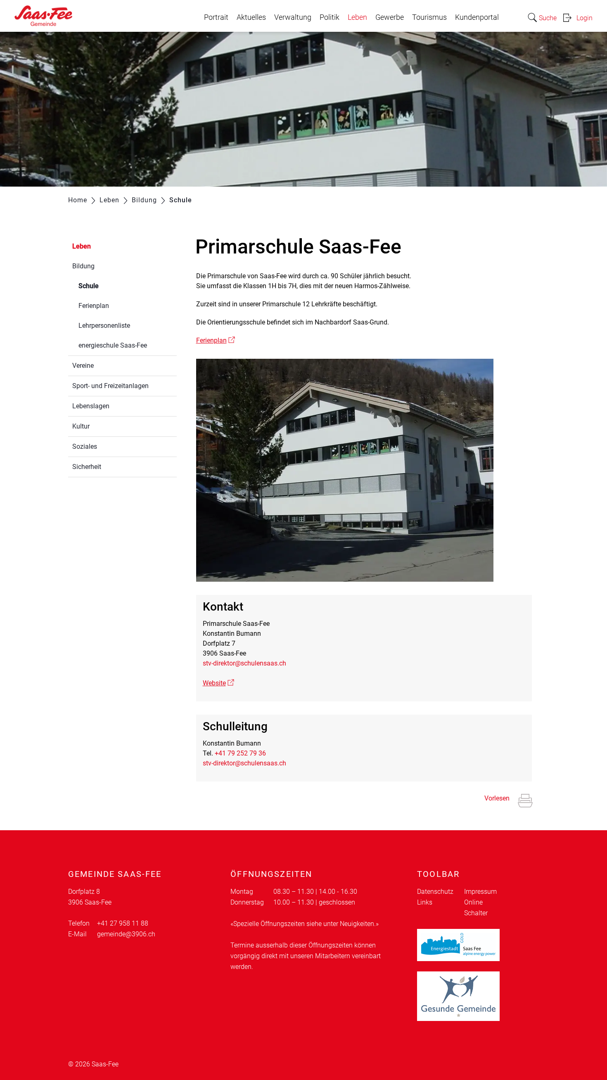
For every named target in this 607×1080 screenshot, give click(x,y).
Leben (357, 17)
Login (584, 18)
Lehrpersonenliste (104, 325)
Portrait (216, 17)
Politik (329, 17)
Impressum (480, 891)
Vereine (83, 365)
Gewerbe (389, 17)
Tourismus (429, 17)
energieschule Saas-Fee (112, 345)
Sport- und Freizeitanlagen (110, 386)
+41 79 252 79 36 (240, 753)
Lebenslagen (90, 406)
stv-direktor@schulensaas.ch (244, 663)
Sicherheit (86, 467)
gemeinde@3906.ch (126, 934)
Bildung (83, 266)
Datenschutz (435, 891)
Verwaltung (292, 17)
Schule (108, 286)
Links (424, 902)
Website (218, 683)
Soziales (84, 446)
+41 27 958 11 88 (122, 923)
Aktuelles (251, 17)
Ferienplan (93, 306)
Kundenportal (477, 17)
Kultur (81, 426)
